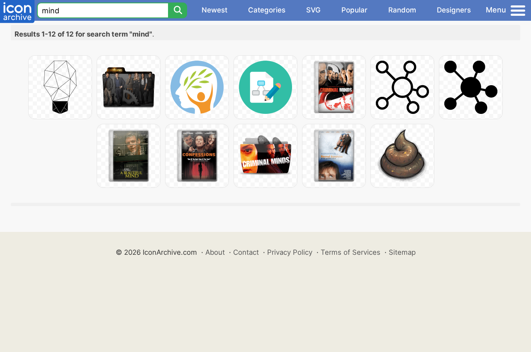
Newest (214, 10)
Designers (454, 10)
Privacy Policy (289, 252)
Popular (354, 10)
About (215, 252)
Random (402, 10)
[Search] (177, 10)
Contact (246, 252)
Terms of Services (350, 252)
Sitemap (402, 252)
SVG (313, 10)
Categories (266, 10)
